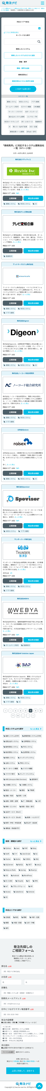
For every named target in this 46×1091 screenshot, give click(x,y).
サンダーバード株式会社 (23, 539)
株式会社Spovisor (23, 487)
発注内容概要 (7, 1019)
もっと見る (25, 189)
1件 (11, 573)
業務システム (11, 102)
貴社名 (4, 966)
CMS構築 (37, 107)
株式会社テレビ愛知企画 (23, 212)
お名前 (4, 976)
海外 (17, 193)
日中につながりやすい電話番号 (15, 1009)
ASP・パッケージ (31, 112)
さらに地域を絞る (12, 32)
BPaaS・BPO (31, 131)
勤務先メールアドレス (11, 998)
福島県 (7, 10)
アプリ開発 (35, 102)
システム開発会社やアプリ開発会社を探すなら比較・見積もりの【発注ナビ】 (20, 8)
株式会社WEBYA (23, 598)
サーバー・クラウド (15, 112)
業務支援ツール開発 (17, 131)
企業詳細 (12, 198)
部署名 (4, 987)
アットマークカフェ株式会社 (23, 264)
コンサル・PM (32, 116)
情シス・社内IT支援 (20, 126)
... (23, 715)
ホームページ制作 (12, 107)
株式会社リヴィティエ (23, 159)
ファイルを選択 (8, 1052)
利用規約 (16, 1061)
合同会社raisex (23, 430)
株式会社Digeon (23, 321)
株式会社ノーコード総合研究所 (23, 373)
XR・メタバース (27, 121)
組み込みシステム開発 (16, 116)
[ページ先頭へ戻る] (39, 1086)
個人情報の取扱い (29, 1061)
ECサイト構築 (26, 107)
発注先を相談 (33, 198)
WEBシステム (24, 102)
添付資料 (5, 1045)
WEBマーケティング (11, 121)
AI (9, 126)
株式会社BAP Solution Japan (23, 653)
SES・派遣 (33, 126)
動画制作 (38, 121)
